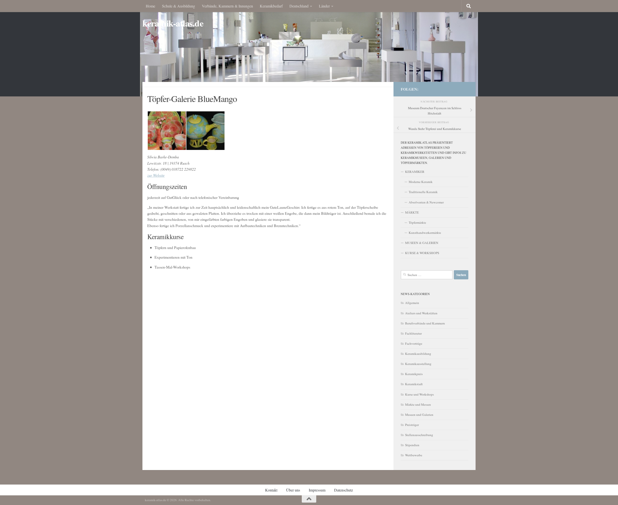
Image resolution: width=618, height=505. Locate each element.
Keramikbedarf (271, 5)
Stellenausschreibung (419, 435)
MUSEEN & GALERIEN (421, 243)
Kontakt (271, 489)
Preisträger (412, 425)
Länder (324, 5)
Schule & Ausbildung (178, 5)
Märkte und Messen (418, 404)
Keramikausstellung (418, 364)
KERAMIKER (414, 171)
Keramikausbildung (418, 353)
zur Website (156, 175)
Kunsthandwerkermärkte (425, 232)
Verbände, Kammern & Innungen (227, 5)
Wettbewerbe (413, 455)
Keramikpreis (414, 374)
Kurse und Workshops (419, 394)
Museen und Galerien (419, 414)
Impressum (317, 489)
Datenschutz (343, 489)
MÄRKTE (412, 212)
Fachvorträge (413, 343)
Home (150, 5)
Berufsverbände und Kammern (425, 323)
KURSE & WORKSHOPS (422, 253)
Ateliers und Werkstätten (421, 313)
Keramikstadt (414, 384)
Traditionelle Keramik (423, 192)
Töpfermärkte (417, 222)
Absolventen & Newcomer (426, 202)
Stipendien (412, 445)
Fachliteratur (413, 333)
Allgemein (412, 303)
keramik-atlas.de (172, 23)
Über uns (293, 489)
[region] (309, 48)
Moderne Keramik (421, 182)
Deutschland (299, 5)
